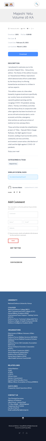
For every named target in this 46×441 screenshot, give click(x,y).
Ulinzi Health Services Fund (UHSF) (19, 358)
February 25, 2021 (14, 28)
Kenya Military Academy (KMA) (18, 313)
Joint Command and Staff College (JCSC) (21, 311)
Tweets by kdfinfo (16, 252)
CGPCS (10, 374)
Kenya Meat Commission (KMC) (18, 350)
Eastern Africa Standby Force (17, 380)
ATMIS (10, 372)
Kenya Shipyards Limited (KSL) (18, 352)
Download (23, 54)
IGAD (10, 370)
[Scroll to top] (23, 418)
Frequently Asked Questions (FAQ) (20, 388)
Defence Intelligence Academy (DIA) (20, 323)
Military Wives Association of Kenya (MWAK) (23, 382)
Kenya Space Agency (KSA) (17, 356)
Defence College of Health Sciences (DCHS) (22, 321)
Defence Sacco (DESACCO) (17, 354)
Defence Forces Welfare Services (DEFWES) (22, 337)
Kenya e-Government (15, 378)
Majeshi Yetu (13, 164)
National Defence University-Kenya (20, 303)
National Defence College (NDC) (19, 309)
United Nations (13, 368)
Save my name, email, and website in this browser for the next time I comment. (24, 234)
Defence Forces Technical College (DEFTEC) (23, 319)
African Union (12, 376)
